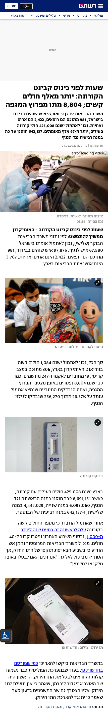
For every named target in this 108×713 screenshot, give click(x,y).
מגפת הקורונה (50, 706)
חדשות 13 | (95, 146)
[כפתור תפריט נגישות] (5, 635)
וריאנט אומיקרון (77, 706)
